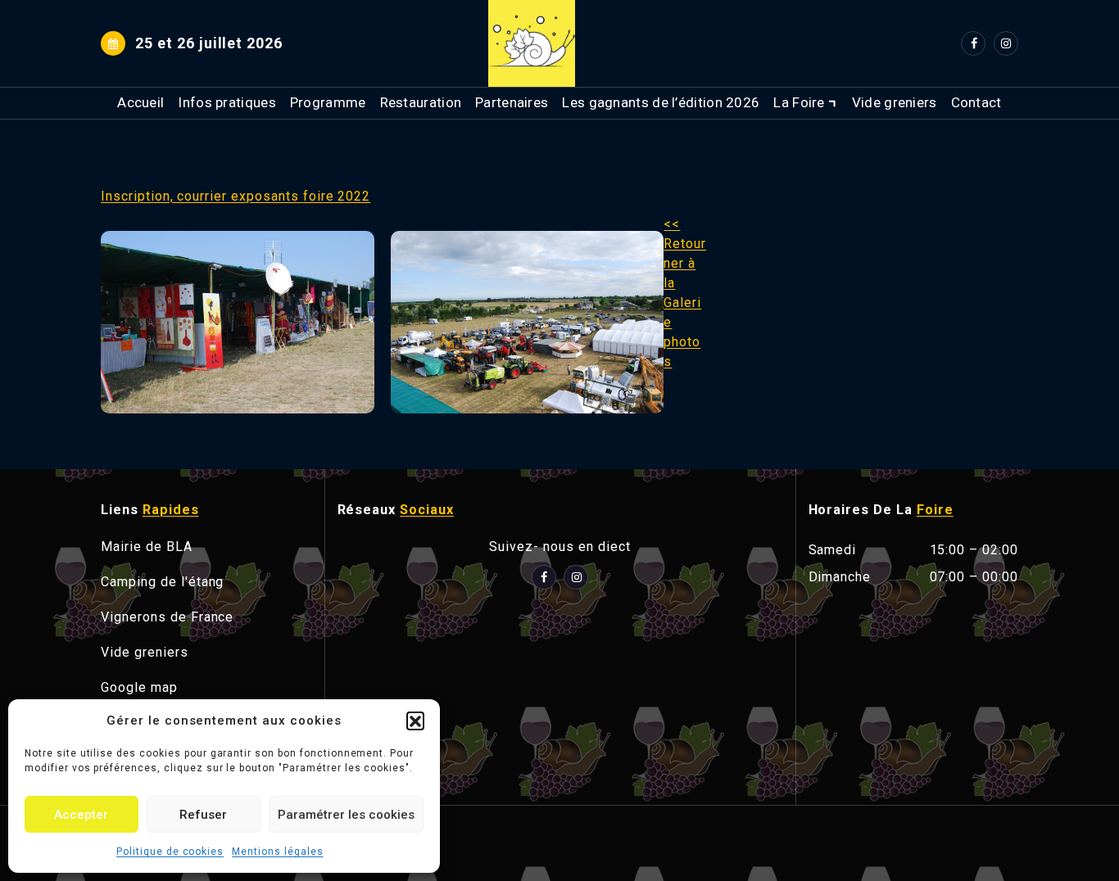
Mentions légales (277, 851)
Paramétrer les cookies (346, 814)
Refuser (203, 814)
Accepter (81, 814)
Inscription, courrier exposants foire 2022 (235, 196)
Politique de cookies (170, 851)
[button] (415, 720)
